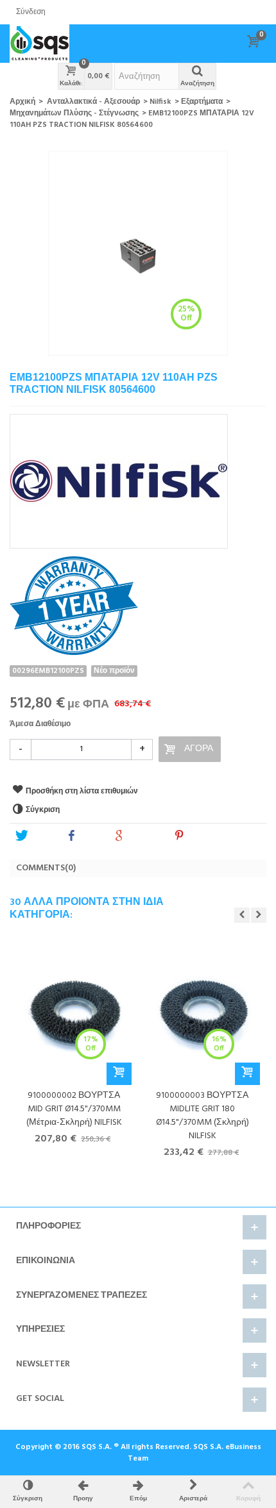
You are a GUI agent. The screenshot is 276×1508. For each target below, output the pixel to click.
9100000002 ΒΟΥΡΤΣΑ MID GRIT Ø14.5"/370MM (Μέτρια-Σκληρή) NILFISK (74, 1109)
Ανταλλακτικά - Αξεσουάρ (93, 101)
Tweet (41, 836)
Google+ (144, 836)
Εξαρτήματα (202, 101)
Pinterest (204, 836)
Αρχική (22, 101)
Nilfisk (160, 101)
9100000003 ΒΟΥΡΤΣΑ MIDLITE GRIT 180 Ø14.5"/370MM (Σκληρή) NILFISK (202, 1116)
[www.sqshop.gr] (39, 43)
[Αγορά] (119, 1074)
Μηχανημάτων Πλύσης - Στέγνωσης (74, 113)
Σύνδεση (31, 12)
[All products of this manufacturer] (138, 477)
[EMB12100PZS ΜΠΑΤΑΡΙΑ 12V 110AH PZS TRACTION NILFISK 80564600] (138, 253)
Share (90, 836)
